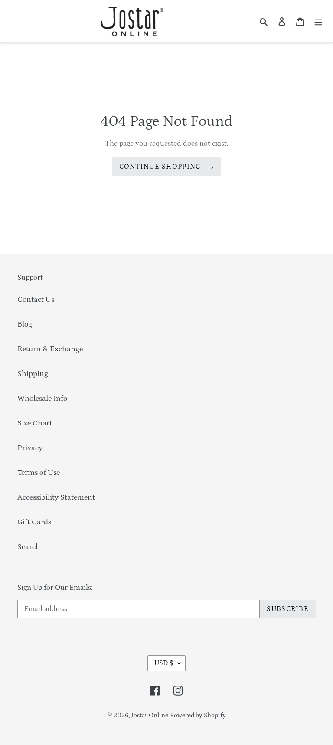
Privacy (29, 448)
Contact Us (35, 299)
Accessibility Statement (56, 497)
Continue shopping (160, 166)
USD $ (163, 663)
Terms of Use (38, 472)
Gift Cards (34, 522)
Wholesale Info (42, 398)
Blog (24, 324)
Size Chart (34, 423)
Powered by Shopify (198, 715)
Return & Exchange (50, 349)
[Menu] (318, 21)
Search (28, 546)
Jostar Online (149, 715)
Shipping (32, 373)
